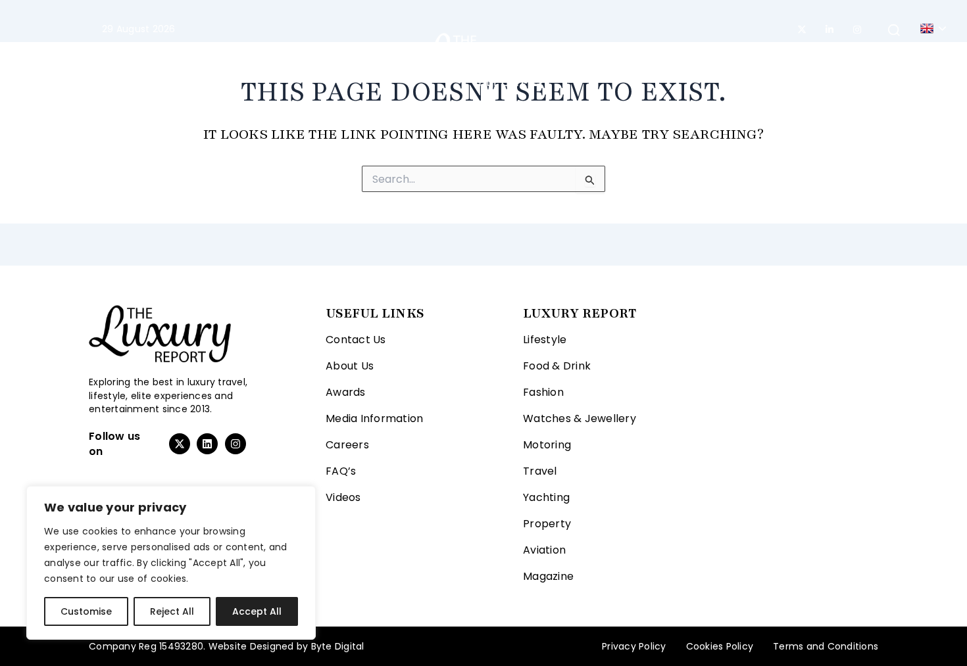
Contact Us (356, 339)
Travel (358, 59)
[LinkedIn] (829, 29)
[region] (171, 563)
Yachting (597, 59)
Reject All (172, 611)
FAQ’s (341, 471)
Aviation (732, 59)
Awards (346, 392)
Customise (86, 611)
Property (665, 59)
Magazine (800, 59)
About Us (350, 365)
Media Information (374, 418)
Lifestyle (134, 59)
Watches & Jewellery (579, 418)
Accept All (257, 611)
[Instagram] (857, 29)
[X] (802, 29)
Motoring (295, 59)
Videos (343, 497)
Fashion (211, 59)
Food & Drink (557, 365)
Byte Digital (337, 646)
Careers (347, 444)
